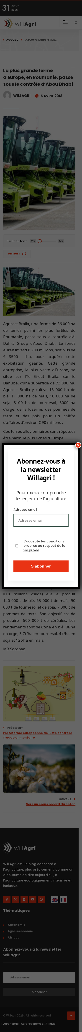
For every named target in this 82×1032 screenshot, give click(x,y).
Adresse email (25, 509)
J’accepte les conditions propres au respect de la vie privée (44, 545)
